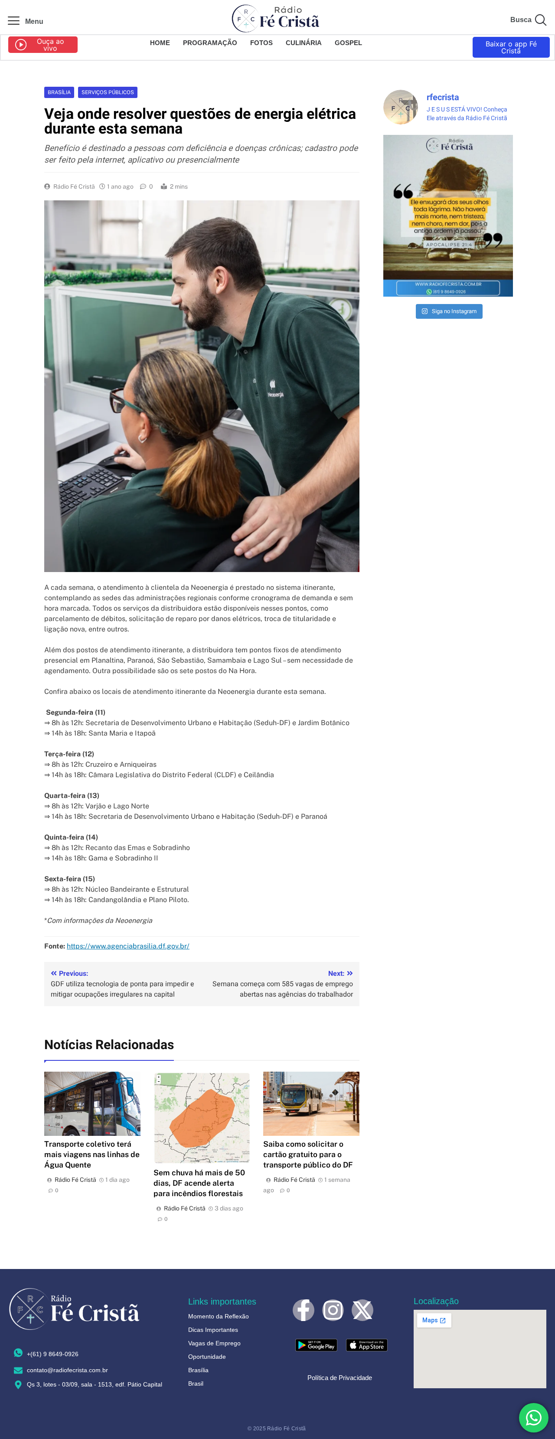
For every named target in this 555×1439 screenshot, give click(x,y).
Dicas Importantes (213, 1329)
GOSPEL (348, 42)
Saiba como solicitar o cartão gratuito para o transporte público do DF (308, 1154)
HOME (160, 42)
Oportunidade (207, 1356)
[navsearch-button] (540, 21)
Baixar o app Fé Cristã (511, 47)
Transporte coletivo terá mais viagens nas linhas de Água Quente (92, 1154)
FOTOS (261, 42)
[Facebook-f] (303, 1310)
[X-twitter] (362, 1310)
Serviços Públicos (108, 92)
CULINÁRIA (304, 42)
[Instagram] (333, 1310)
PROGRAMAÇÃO (210, 42)
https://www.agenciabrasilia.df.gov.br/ (128, 946)
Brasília (59, 92)
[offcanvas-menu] (14, 21)
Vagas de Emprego (214, 1343)
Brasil (195, 1383)
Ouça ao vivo (50, 44)
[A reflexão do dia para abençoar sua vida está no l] (448, 216)
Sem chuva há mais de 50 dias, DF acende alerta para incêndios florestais (199, 1183)
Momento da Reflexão (218, 1316)
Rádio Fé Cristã (74, 186)
